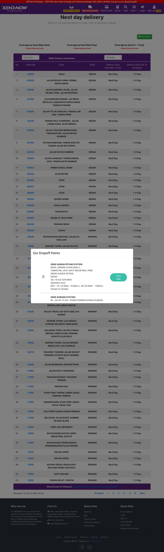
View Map (118, 277)
